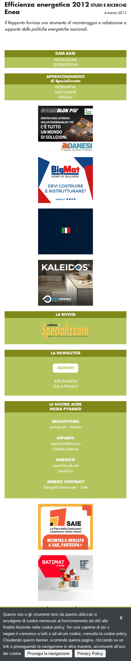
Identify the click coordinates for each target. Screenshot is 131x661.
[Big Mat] (65, 179)
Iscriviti (65, 368)
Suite (84, 487)
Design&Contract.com (60, 487)
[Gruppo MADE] (65, 231)
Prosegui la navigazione (48, 653)
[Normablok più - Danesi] (65, 128)
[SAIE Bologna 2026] (65, 526)
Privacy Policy (90, 653)
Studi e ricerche (108, 5)
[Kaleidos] (65, 282)
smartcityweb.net (66, 465)
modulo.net (57, 427)
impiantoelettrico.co (65, 443)
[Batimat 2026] (65, 577)
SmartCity (65, 471)
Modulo (76, 427)
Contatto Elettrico (65, 449)
